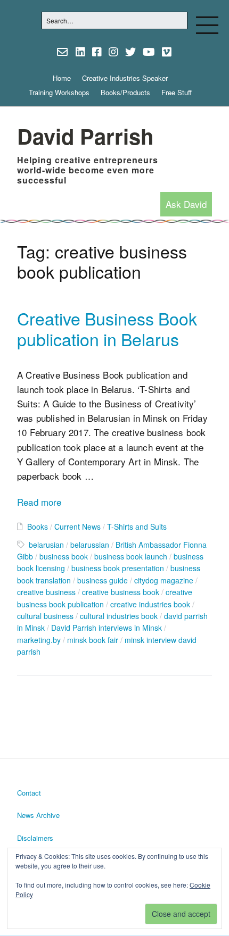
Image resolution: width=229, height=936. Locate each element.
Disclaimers (35, 838)
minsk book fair (92, 639)
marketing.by (39, 639)
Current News (77, 526)
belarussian (89, 544)
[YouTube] (149, 51)
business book (63, 556)
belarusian (46, 544)
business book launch (130, 556)
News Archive (38, 815)
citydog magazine (163, 580)
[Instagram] (113, 51)
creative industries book (150, 604)
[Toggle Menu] (207, 25)
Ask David (186, 204)
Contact (29, 793)
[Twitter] (130, 51)
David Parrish (85, 136)
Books (37, 526)
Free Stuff (176, 92)
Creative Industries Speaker (125, 78)
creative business (46, 592)
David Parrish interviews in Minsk (106, 627)
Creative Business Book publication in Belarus (107, 328)
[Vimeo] (167, 51)
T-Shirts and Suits (137, 526)
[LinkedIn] (80, 51)
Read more (39, 501)
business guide (102, 580)
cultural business (45, 616)
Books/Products (125, 92)
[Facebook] (97, 51)
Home (62, 78)
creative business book (120, 592)
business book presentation (117, 568)
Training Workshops (59, 92)
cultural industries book (119, 616)
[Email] (63, 51)
